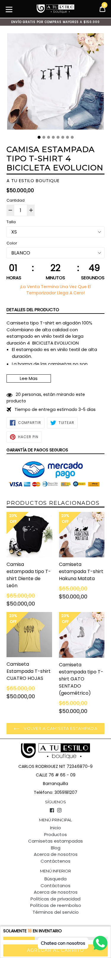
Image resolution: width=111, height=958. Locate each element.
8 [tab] (72, 137)
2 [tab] (43, 137)
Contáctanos (55, 885)
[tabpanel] (55, 82)
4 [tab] (53, 137)
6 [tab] (62, 137)
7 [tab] (67, 137)
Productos (55, 834)
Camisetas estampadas (55, 841)
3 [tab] (48, 137)
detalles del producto (33, 309)
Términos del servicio (56, 912)
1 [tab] (39, 137)
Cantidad (16, 200)
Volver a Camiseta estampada (59, 728)
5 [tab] (58, 137)
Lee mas (29, 378)
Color (12, 243)
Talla (11, 222)
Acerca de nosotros (56, 854)
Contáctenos (55, 861)
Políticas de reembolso (55, 905)
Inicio (55, 828)
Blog (55, 848)
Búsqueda (55, 879)
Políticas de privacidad (55, 899)
